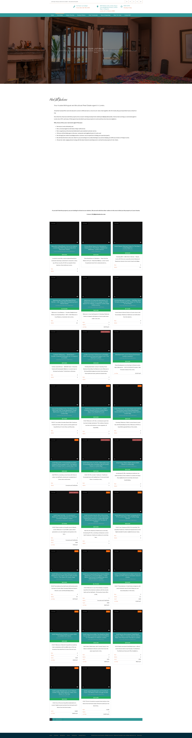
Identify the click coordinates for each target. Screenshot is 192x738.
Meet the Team (117, 15)
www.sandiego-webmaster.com (129, 735)
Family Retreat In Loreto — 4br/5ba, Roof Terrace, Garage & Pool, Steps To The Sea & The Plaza (127, 302)
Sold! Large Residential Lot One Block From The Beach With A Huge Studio (96, 691)
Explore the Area (70, 15)
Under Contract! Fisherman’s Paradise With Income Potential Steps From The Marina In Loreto (96, 356)
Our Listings (60, 15)
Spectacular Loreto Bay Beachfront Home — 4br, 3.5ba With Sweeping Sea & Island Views (64, 302)
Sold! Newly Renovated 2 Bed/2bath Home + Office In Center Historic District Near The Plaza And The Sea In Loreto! (128, 636)
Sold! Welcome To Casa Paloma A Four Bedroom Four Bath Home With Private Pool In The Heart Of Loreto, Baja (64, 575)
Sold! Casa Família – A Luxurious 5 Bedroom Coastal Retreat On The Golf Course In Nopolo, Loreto (64, 517)
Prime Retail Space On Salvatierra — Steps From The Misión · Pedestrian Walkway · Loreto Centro (95, 248)
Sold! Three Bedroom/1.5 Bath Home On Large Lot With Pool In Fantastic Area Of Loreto (128, 575)
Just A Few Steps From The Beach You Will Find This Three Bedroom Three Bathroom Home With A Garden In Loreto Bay (64, 411)
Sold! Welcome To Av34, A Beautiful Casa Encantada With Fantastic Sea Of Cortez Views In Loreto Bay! (96, 464)
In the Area (56, 735)
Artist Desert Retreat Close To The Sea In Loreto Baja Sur (127, 247)
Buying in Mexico (81, 15)
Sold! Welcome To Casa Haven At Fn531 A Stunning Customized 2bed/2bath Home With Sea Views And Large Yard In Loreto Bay (127, 411)
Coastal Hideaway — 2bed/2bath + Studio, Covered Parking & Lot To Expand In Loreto (64, 356)
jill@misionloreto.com (99, 214)
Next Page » (59, 719)
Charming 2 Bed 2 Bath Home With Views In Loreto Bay (127, 463)
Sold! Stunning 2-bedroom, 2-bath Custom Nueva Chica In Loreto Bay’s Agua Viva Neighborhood (96, 410)
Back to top (139, 735)
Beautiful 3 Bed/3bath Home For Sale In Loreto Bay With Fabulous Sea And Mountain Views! (64, 248)
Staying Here (62, 735)
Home (52, 15)
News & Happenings (105, 15)
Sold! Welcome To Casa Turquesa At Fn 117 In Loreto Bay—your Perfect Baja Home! (127, 517)
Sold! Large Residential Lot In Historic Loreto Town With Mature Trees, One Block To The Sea (64, 692)
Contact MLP (127, 15)
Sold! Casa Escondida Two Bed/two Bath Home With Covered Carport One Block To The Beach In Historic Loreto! (96, 636)
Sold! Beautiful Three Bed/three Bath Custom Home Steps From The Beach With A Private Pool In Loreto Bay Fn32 (64, 464)
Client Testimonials (93, 15)
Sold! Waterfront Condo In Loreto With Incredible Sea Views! (64, 635)
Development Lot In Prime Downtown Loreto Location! (127, 355)
